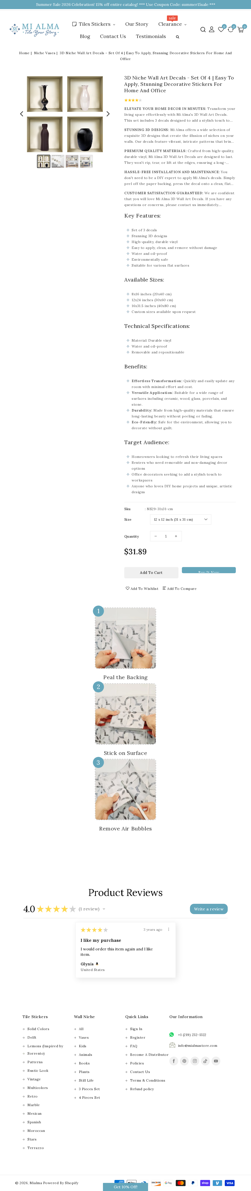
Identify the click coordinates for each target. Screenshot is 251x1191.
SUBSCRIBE (168, 614)
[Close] (206, 547)
